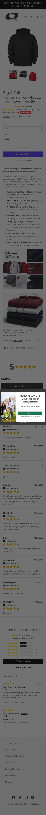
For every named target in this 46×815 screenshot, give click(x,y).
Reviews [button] (2, 411)
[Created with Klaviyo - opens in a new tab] (23, 422)
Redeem (30, 414)
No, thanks (30, 419)
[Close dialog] (43, 393)
